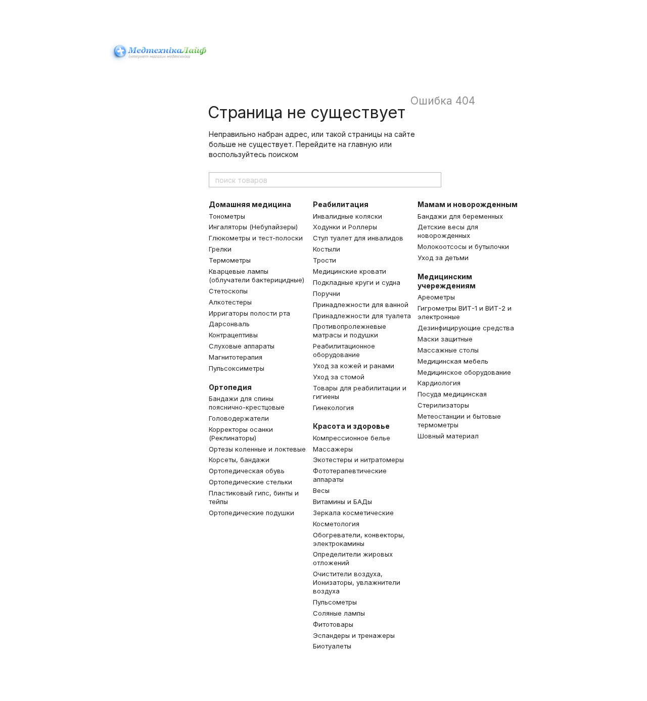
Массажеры (333, 449)
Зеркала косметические (353, 513)
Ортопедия (230, 387)
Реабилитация (340, 204)
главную (363, 144)
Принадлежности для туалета (362, 316)
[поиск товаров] (433, 179)
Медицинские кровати (349, 271)
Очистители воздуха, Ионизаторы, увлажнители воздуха (356, 582)
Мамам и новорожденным (468, 204)
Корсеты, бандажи (239, 460)
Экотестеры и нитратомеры (358, 460)
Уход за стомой (338, 377)
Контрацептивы (233, 335)
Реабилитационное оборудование (344, 350)
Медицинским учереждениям (447, 281)
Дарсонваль (229, 324)
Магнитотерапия (235, 357)
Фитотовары (333, 624)
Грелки (220, 249)
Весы (321, 490)
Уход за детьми (443, 258)
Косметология (336, 524)
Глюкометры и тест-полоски (256, 238)
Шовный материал (448, 436)
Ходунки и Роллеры (345, 227)
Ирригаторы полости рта (249, 313)
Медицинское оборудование (464, 372)
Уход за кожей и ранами (353, 366)
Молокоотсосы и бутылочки (463, 246)
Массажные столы (448, 350)
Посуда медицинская (452, 394)
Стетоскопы (228, 291)
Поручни (326, 293)
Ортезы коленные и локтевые (257, 449)
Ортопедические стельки (250, 482)
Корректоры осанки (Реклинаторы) (241, 433)
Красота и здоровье (351, 426)
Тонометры (227, 216)
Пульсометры (335, 602)
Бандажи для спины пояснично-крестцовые (247, 402)
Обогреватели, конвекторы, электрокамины (359, 539)
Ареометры (436, 297)
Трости (324, 260)
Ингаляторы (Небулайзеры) (253, 227)
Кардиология (439, 383)
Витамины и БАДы (342, 501)
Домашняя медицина (250, 204)
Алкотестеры (230, 302)
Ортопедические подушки (251, 513)
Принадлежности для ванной (360, 305)
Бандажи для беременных (460, 216)
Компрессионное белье (351, 438)
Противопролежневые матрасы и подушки (349, 330)
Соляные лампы (339, 613)
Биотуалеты (332, 646)
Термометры (230, 260)
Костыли (326, 249)
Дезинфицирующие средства (466, 328)
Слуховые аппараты (241, 346)
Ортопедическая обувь (247, 471)
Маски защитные (445, 339)
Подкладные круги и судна (356, 282)
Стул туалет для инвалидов (358, 238)
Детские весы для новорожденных (448, 231)
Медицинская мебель (453, 361)
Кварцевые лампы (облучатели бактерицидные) (256, 275)
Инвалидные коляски (347, 216)
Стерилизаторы (443, 405)
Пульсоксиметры (236, 368)
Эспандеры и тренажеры (354, 635)
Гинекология (333, 408)
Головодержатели (239, 418)
